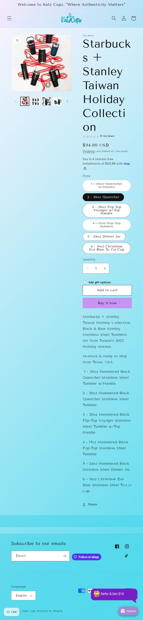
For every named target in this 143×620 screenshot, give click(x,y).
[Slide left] (15, 101)
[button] (9, 18)
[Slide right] (67, 101)
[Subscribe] (65, 556)
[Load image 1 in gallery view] (24, 101)
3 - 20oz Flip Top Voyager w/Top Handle (106, 210)
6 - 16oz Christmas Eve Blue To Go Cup (106, 248)
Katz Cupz (29, 611)
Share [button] (92, 504)
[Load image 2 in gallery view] (35, 101)
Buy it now (107, 303)
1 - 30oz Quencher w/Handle (111, 186)
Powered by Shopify (50, 611)
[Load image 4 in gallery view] (57, 101)
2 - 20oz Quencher (103, 197)
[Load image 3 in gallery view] (46, 101)
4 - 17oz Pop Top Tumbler (112, 226)
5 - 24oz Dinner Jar (104, 236)
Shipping (89, 151)
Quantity (89, 259)
